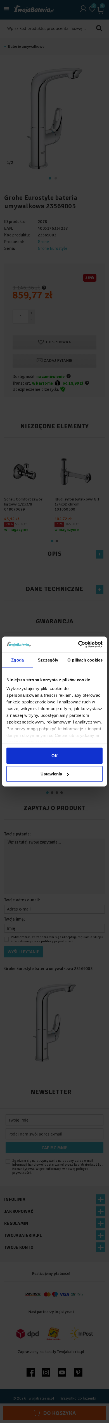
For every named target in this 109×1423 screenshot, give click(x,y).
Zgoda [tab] (17, 659)
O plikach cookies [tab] (85, 659)
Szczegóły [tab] (48, 659)
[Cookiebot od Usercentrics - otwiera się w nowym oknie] (78, 644)
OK (54, 755)
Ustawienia (51, 774)
